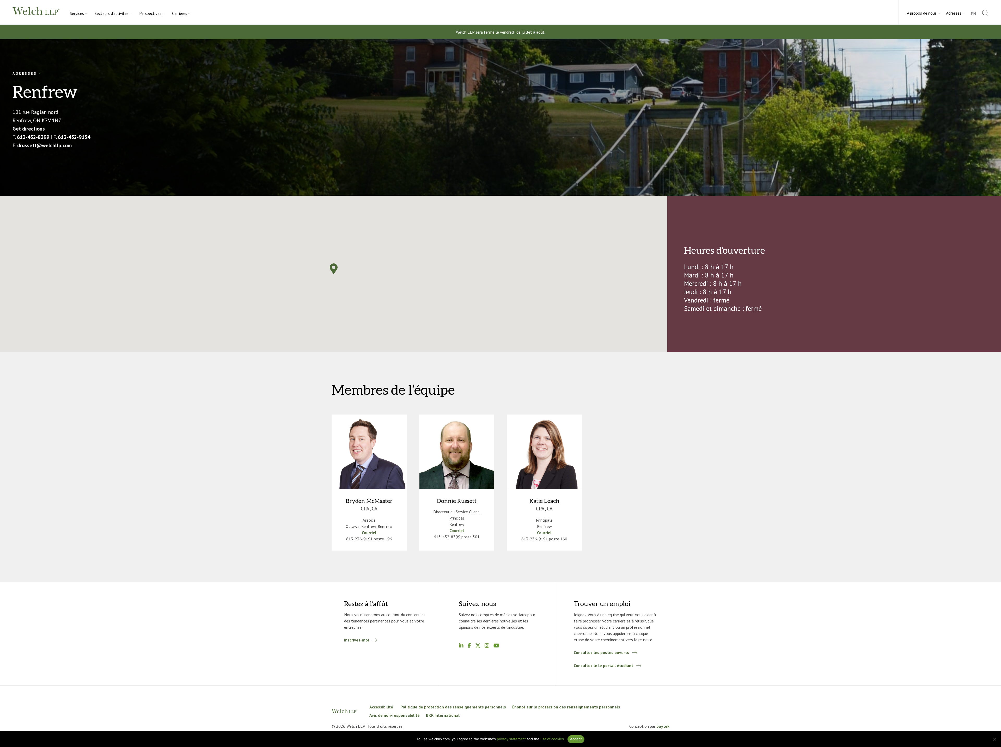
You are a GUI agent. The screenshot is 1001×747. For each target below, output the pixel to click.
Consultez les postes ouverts (601, 652)
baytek (662, 726)
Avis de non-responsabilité (394, 715)
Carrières (179, 13)
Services (77, 13)
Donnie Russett (457, 501)
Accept (576, 739)
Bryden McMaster (369, 501)
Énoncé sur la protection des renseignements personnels (566, 706)
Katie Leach (544, 501)
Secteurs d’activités (112, 13)
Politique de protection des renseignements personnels (453, 706)
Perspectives (150, 13)
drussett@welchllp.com (44, 145)
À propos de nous (922, 13)
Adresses (953, 13)
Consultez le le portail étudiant (603, 665)
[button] (334, 268)
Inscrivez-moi (356, 640)
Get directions (29, 128)
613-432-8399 (33, 137)
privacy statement (511, 739)
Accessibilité (381, 706)
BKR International (443, 715)
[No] (994, 739)
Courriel (369, 532)
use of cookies (552, 739)
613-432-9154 (74, 137)
